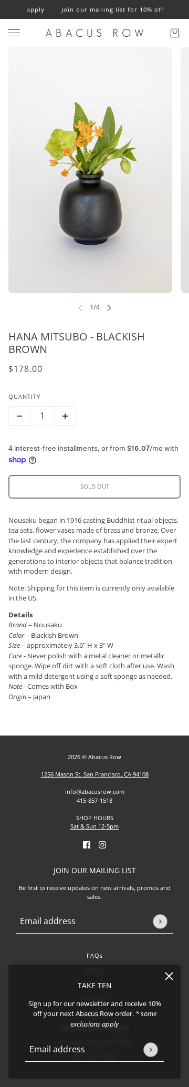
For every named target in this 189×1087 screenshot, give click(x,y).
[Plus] (65, 416)
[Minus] (19, 416)
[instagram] (102, 844)
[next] (109, 308)
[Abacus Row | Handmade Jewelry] (94, 33)
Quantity (24, 396)
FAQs (95, 955)
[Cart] (175, 33)
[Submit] (150, 1049)
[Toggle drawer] (14, 32)
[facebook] (86, 844)
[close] (169, 976)
